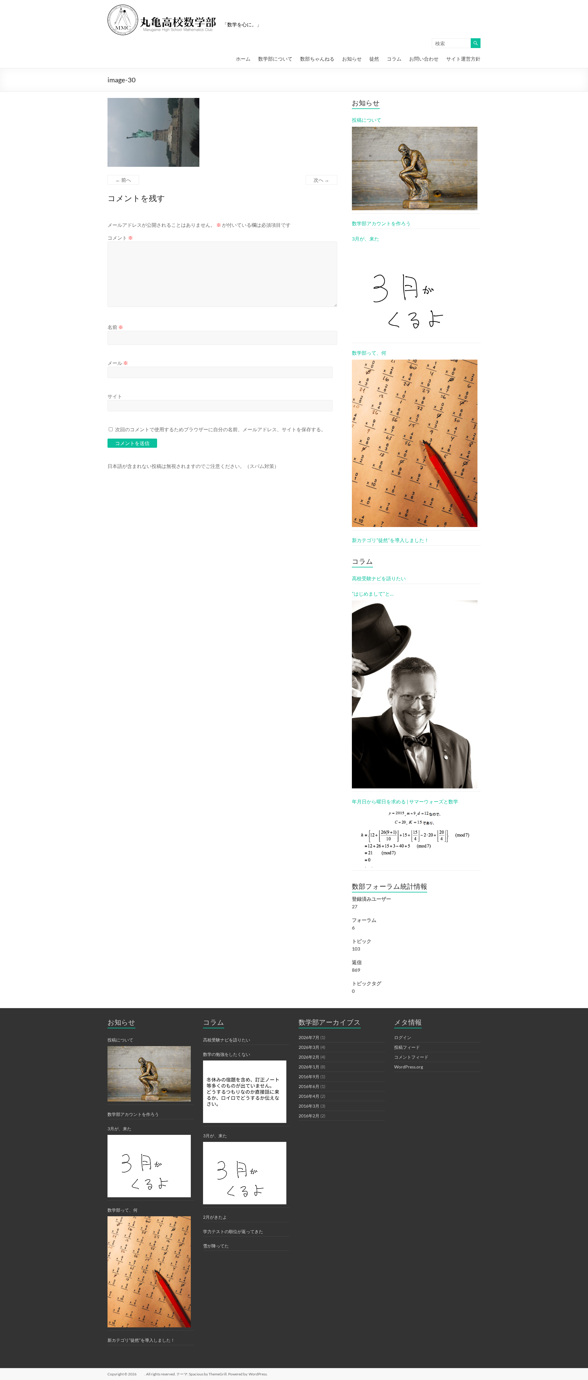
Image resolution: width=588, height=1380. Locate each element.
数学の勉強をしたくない (226, 1054)
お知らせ (352, 59)
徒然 (374, 59)
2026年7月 (309, 1037)
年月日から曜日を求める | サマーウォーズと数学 (405, 801)
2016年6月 (309, 1086)
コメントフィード (411, 1057)
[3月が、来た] (414, 292)
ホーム (243, 59)
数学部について (275, 59)
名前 (115, 327)
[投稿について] (414, 168)
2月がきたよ (215, 1217)
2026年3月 (309, 1047)
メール (117, 363)
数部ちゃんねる (317, 59)
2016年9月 (309, 1076)
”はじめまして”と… (373, 594)
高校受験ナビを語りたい (379, 578)
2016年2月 (309, 1115)
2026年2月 (309, 1057)
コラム (394, 59)
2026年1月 (309, 1066)
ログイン (402, 1037)
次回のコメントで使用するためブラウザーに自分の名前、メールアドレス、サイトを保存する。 (220, 429)
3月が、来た (365, 238)
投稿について (366, 120)
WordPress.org (408, 1066)
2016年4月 (309, 1096)
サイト (114, 396)
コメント (120, 238)
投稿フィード (407, 1047)
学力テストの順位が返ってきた (233, 1231)
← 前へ (123, 180)
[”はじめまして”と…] (414, 694)
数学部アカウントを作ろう (381, 223)
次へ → (321, 180)
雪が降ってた (216, 1245)
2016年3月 (309, 1106)
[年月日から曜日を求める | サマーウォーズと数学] (414, 837)
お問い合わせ (424, 59)
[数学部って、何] (414, 443)
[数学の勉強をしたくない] (244, 1091)
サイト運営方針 (463, 59)
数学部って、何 (369, 353)
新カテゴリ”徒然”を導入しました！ (390, 540)
